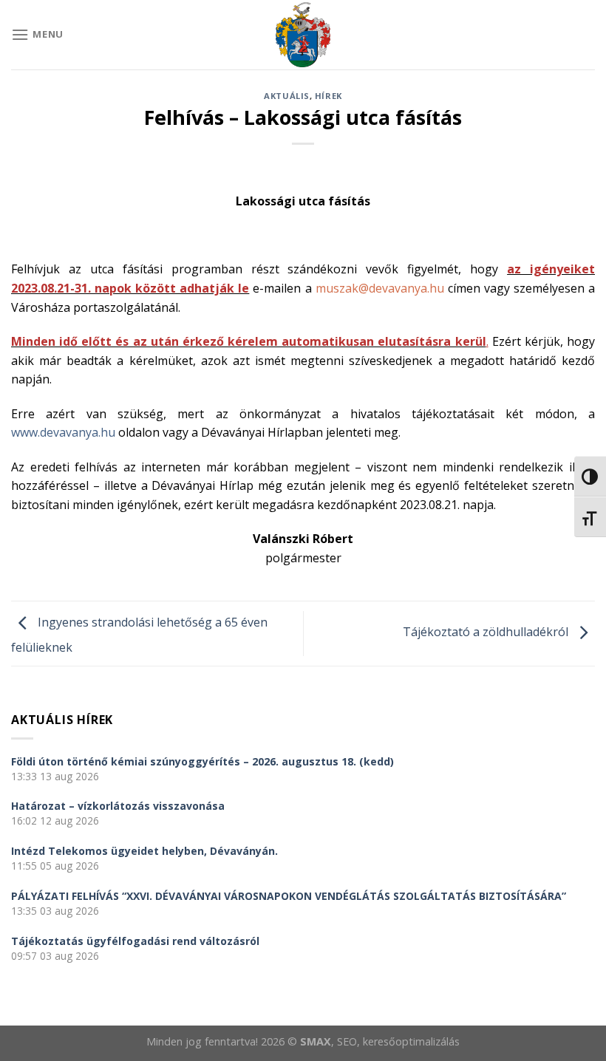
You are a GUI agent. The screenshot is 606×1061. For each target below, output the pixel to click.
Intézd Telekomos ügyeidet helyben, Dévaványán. (144, 851)
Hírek (328, 95)
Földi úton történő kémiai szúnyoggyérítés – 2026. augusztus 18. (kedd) (202, 761)
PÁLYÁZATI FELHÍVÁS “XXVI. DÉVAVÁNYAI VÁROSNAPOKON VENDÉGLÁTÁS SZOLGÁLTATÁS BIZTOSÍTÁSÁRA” (288, 896)
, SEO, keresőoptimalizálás (395, 1041)
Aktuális (286, 95)
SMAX (315, 1041)
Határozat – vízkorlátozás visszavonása (118, 806)
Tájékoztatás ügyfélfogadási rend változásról (135, 941)
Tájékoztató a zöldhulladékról (487, 632)
